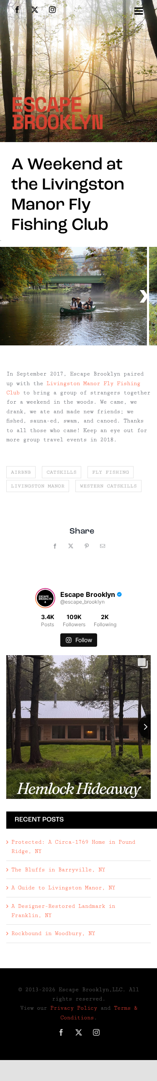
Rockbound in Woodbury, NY (53, 933)
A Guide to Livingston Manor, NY (63, 887)
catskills (61, 472)
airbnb (21, 472)
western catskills (108, 486)
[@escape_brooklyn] (45, 598)
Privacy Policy (73, 1008)
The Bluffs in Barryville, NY (58, 869)
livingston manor (37, 486)
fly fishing (110, 472)
